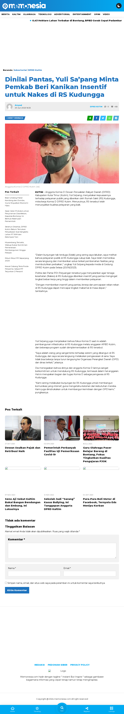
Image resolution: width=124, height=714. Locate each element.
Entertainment (82, 14)
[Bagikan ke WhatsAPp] (109, 118)
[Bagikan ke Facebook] (96, 118)
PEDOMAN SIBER (57, 664)
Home (12, 711)
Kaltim (16, 14)
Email (67, 568)
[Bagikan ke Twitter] (103, 118)
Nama (12, 568)
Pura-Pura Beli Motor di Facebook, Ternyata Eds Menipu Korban (99, 502)
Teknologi (44, 14)
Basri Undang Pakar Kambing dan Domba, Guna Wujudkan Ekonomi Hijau (16, 201)
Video (106, 14)
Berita (6, 14)
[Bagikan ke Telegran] (116, 118)
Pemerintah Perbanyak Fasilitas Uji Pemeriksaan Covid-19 (61, 451)
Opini (97, 14)
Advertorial (62, 14)
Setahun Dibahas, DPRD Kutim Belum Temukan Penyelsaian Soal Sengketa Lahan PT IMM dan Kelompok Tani (16, 231)
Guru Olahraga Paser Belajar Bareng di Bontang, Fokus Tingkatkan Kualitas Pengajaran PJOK (97, 454)
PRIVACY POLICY (80, 664)
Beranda (7, 70)
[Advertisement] (62, 46)
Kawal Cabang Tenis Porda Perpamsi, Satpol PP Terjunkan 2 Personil (16, 269)
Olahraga (29, 14)
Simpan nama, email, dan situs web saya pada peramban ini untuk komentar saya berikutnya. (56, 583)
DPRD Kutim (35, 70)
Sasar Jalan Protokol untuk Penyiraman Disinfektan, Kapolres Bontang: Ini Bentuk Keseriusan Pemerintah (17, 216)
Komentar (16, 539)
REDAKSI (39, 664)
